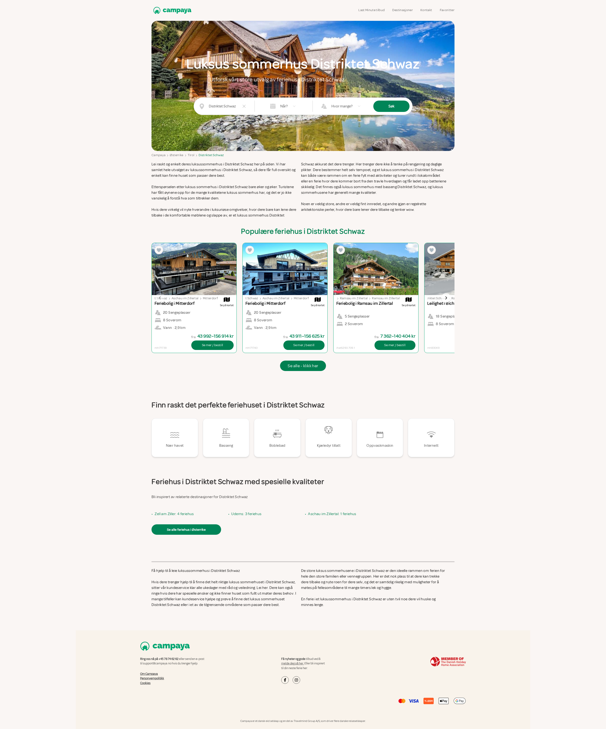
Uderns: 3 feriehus (246, 514)
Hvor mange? (341, 106)
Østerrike (176, 155)
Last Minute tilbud (371, 10)
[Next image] (446, 298)
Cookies (145, 683)
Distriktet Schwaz (211, 155)
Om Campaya (149, 674)
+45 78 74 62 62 (168, 659)
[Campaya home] (171, 10)
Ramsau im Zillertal (354, 298)
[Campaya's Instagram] (296, 680)
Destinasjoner (402, 10)
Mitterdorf (210, 298)
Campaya (158, 155)
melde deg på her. (292, 663)
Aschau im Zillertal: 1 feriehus (332, 514)
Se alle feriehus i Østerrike (186, 529)
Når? (284, 106)
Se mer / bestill (212, 345)
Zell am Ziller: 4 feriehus (174, 514)
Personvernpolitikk (152, 678)
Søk (391, 106)
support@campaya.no (157, 663)
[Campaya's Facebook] (285, 680)
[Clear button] (244, 106)
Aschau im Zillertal (185, 298)
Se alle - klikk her (303, 365)
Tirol (191, 155)
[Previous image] (160, 298)
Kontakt (426, 10)
